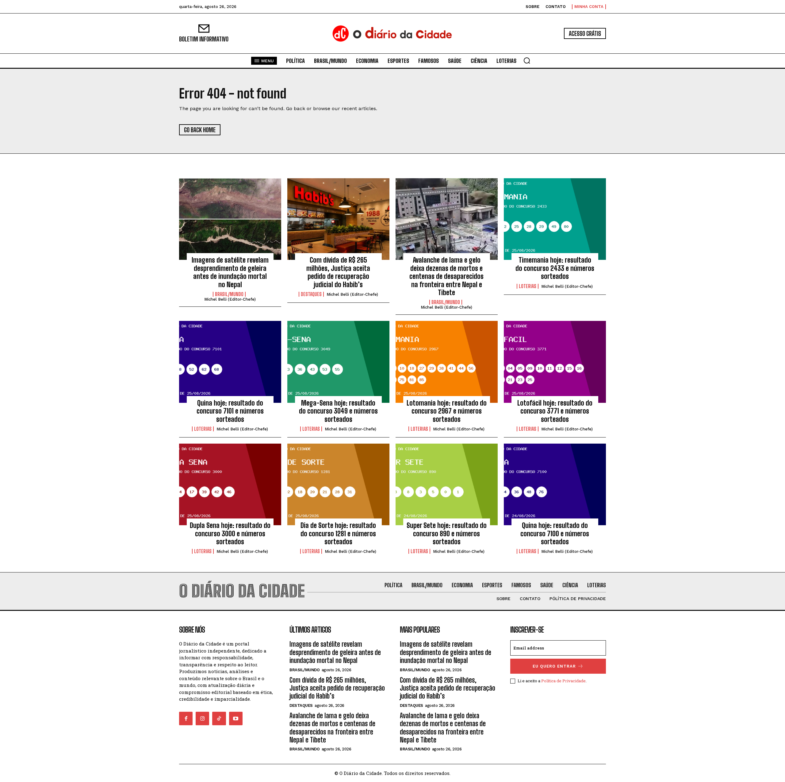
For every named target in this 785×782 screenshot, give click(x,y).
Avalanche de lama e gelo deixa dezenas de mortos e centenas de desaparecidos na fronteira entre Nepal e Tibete (446, 276)
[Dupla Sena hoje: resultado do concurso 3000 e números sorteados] (230, 484)
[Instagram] (202, 718)
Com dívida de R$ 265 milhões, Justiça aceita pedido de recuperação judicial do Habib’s (338, 272)
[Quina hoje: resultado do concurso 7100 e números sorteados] (555, 484)
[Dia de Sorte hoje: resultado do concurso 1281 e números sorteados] (338, 484)
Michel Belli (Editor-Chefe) (230, 299)
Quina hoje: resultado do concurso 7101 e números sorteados (230, 411)
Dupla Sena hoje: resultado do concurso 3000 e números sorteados (230, 533)
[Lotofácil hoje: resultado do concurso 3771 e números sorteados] (555, 362)
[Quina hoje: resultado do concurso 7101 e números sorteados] (230, 362)
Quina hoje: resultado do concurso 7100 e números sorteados (554, 533)
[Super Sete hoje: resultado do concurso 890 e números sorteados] (447, 484)
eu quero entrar (554, 666)
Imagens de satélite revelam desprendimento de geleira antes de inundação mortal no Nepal (230, 272)
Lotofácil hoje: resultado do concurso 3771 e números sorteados (554, 411)
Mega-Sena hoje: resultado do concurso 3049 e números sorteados (338, 411)
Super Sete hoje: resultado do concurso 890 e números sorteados (447, 533)
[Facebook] (186, 718)
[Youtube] (236, 718)
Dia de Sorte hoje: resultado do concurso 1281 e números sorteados (338, 533)
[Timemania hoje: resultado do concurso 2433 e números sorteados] (555, 219)
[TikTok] (219, 718)
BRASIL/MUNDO (229, 294)
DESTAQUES (311, 294)
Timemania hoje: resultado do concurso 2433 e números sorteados (554, 268)
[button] (526, 60)
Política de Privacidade (563, 681)
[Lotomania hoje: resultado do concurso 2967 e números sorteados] (447, 362)
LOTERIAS (527, 286)
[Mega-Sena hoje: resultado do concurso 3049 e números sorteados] (338, 362)
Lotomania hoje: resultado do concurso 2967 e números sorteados (447, 411)
